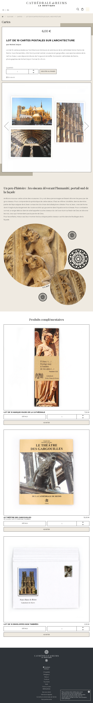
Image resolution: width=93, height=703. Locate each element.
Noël (46, 684)
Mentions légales (46, 694)
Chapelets (46, 672)
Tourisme (46, 682)
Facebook (47, 667)
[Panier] (82, 9)
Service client (46, 692)
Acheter (46, 422)
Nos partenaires (46, 699)
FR (3, 10)
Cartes (19, 16)
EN (8, 10)
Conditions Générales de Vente (46, 697)
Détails (25, 416)
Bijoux (46, 677)
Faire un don (46, 686)
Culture (10, 16)
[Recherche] (78, 9)
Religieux (46, 674)
